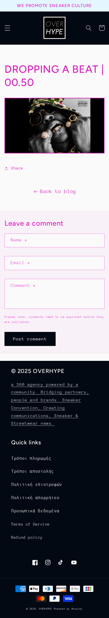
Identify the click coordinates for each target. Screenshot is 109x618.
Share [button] (17, 168)
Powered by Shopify (68, 608)
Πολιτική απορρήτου (35, 497)
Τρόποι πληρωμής (31, 458)
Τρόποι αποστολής (32, 471)
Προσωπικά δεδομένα (35, 511)
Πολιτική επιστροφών (36, 484)
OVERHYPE (45, 608)
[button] (7, 27)
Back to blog (58, 191)
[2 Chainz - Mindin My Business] (54, 152)
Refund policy (26, 537)
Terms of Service (30, 524)
